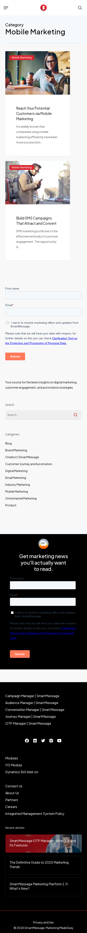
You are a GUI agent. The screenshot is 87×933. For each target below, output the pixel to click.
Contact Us (13, 786)
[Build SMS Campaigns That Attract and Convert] (37, 211)
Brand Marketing (16, 450)
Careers (11, 807)
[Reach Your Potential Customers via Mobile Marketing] (37, 103)
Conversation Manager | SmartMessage (34, 709)
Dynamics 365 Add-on (21, 772)
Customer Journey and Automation (28, 464)
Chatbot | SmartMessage (22, 457)
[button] (6, 8)
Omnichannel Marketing (21, 498)
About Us (12, 793)
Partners (11, 800)
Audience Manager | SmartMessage (31, 703)
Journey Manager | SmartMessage (30, 716)
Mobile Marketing (22, 57)
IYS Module (13, 765)
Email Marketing (15, 477)
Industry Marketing (17, 484)
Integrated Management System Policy (34, 813)
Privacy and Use (43, 922)
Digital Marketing (16, 471)
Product (10, 505)
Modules (11, 758)
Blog (8, 443)
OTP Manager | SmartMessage (28, 723)
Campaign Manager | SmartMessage (32, 696)
